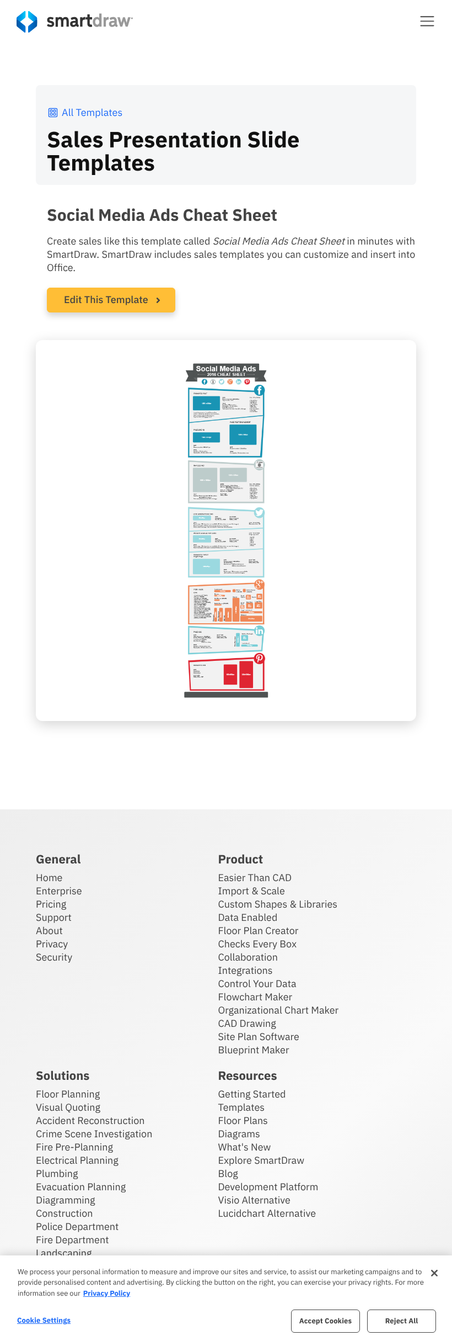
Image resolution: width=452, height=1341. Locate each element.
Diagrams (239, 1133)
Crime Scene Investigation (94, 1133)
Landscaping (64, 1253)
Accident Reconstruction (90, 1120)
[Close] (434, 1273)
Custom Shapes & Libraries (278, 904)
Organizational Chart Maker (278, 1010)
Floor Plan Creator (258, 930)
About (49, 930)
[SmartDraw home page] (75, 22)
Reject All (401, 1321)
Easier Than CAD (255, 877)
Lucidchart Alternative (267, 1213)
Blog (228, 1173)
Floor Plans (243, 1120)
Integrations (245, 970)
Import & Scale (251, 890)
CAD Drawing (247, 1023)
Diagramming (65, 1200)
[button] (427, 21)
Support (54, 917)
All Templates (92, 112)
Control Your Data (257, 983)
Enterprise (59, 890)
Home (49, 877)
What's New (244, 1147)
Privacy (52, 943)
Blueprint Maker (253, 1049)
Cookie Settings (44, 1320)
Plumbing (57, 1173)
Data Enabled (248, 917)
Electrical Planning (77, 1160)
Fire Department (72, 1239)
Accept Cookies (325, 1321)
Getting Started (252, 1094)
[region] (226, 1298)
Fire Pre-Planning (74, 1147)
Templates (241, 1107)
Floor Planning (68, 1094)
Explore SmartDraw (261, 1160)
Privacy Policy (106, 1293)
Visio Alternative (254, 1200)
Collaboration (248, 957)
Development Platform (268, 1186)
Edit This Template (106, 299)
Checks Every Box (257, 943)
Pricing (51, 904)
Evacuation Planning (81, 1186)
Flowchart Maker (255, 996)
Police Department (77, 1226)
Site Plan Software (258, 1036)
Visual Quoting (68, 1107)
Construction (64, 1213)
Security (54, 957)
